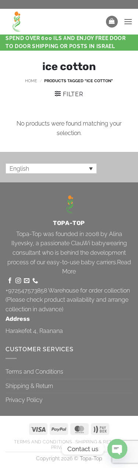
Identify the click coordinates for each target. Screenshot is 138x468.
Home (31, 80)
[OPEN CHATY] (117, 449)
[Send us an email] (26, 281)
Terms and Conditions (34, 371)
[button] (112, 22)
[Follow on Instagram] (18, 281)
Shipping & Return (29, 385)
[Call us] (35, 281)
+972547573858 (26, 290)
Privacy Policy (24, 399)
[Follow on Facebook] (10, 281)
